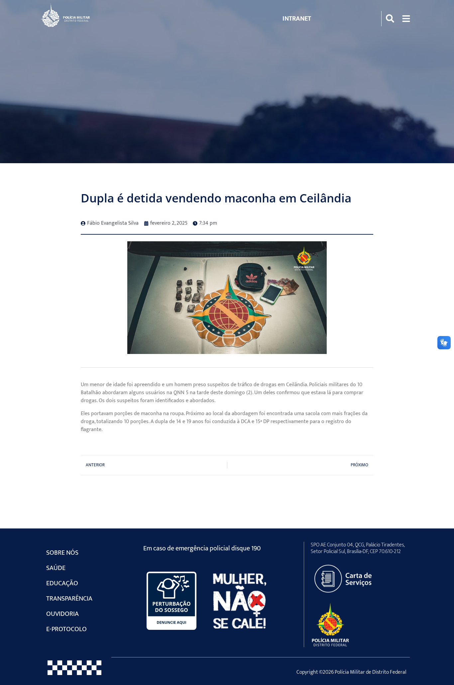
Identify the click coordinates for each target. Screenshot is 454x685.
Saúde (55, 568)
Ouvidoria (62, 614)
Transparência (69, 598)
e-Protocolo (66, 629)
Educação (62, 583)
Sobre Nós (62, 552)
